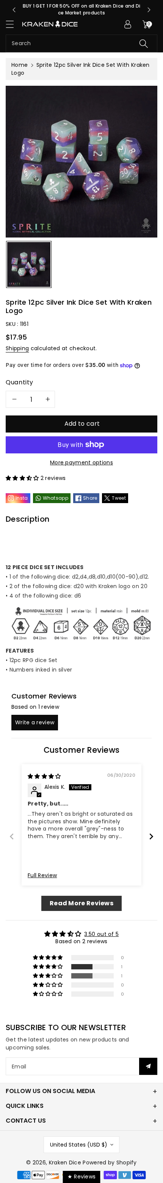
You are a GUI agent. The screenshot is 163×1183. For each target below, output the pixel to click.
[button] (13, 24)
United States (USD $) (78, 1144)
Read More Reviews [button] (81, 903)
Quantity (19, 382)
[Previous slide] (14, 10)
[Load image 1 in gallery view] (28, 264)
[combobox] (81, 43)
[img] (44, 776)
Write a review (34, 722)
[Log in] (127, 24)
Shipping (17, 348)
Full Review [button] (42, 875)
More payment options (81, 462)
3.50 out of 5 (101, 934)
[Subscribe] (148, 1066)
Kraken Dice (65, 1162)
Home (19, 65)
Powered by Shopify (109, 1162)
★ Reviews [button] (81, 1176)
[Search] (143, 43)
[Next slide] (149, 10)
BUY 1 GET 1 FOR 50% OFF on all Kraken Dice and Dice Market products (82, 9)
